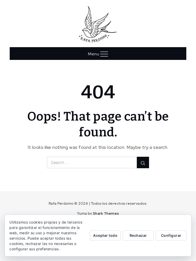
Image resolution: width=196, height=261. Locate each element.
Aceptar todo (105, 235)
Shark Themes (106, 213)
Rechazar (138, 235)
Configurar (171, 235)
